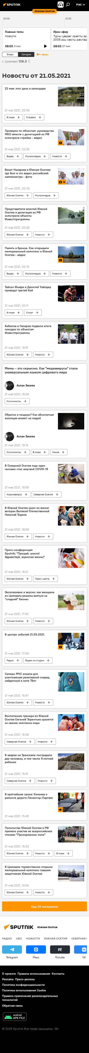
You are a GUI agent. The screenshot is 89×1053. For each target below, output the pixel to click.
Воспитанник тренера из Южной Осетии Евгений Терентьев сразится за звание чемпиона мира (29, 719)
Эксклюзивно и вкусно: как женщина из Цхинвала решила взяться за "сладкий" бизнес (29, 596)
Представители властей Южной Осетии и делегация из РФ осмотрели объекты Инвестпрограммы (26, 214)
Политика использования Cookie (24, 990)
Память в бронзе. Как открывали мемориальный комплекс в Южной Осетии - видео (28, 251)
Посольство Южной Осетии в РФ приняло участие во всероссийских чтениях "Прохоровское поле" (28, 831)
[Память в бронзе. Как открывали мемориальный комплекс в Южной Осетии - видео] (71, 254)
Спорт (29, 312)
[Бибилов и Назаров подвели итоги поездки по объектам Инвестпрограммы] (71, 334)
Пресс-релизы (25, 979)
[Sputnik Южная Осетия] (12, 6)
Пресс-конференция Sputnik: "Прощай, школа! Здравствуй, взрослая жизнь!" (25, 553)
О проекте (9, 973)
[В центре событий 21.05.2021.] (71, 641)
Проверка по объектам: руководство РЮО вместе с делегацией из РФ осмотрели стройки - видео (29, 134)
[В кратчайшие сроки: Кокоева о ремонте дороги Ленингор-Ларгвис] (71, 802)
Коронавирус (14, 494)
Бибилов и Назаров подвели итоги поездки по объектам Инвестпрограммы (28, 329)
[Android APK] (15, 1017)
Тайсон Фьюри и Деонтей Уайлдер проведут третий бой (28, 288)
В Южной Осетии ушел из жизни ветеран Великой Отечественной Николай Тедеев (27, 511)
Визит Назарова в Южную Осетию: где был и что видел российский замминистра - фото (28, 173)
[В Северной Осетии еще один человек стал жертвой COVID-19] (71, 474)
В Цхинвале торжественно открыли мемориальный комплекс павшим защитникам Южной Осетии (29, 870)
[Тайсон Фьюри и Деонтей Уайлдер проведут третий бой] (71, 293)
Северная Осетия (43, 494)
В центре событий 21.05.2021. (25, 634)
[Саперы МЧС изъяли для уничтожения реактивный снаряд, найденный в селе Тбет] (71, 682)
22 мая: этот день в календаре (25, 88)
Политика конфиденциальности (23, 985)
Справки (31, 117)
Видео (10, 156)
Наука (55, 452)
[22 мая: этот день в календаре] (71, 96)
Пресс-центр (42, 578)
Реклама (7, 979)
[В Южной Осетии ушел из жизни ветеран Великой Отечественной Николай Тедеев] (71, 516)
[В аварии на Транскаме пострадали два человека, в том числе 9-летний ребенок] (71, 761)
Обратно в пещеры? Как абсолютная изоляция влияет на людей (29, 416)
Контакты (58, 973)
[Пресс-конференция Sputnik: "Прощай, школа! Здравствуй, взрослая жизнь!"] (71, 558)
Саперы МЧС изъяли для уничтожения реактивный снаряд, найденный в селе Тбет (27, 677)
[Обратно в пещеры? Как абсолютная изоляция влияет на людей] (71, 421)
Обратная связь (12, 1005)
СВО (19, 938)
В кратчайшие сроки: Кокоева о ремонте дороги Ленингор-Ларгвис (29, 796)
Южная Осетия (15, 195)
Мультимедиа (33, 156)
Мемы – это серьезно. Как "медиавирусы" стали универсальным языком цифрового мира (41, 370)
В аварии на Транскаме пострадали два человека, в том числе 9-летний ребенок (29, 758)
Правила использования (34, 973)
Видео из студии (34, 660)
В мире (10, 117)
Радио (10, 660)
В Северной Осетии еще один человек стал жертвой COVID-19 (26, 467)
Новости (10, 36)
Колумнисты (14, 401)
